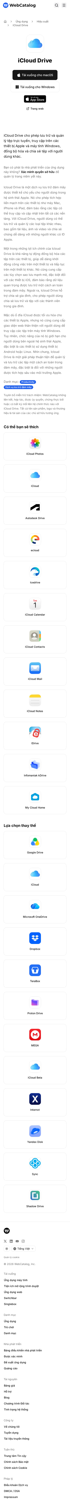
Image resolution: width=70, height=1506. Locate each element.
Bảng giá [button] (9, 1385)
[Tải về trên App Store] (35, 99)
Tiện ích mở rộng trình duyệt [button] (21, 1286)
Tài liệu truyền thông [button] (16, 1438)
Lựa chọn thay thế (20, 825)
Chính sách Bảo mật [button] (16, 1461)
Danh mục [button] (10, 1333)
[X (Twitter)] (5, 1241)
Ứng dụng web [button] (13, 1292)
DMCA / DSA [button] (12, 1491)
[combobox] (23, 1249)
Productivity (27, 382)
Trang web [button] (37, 108)
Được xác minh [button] (13, 1356)
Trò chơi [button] (9, 1327)
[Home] (5, 21)
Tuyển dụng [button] (11, 1432)
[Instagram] (23, 1241)
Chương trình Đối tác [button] (16, 1403)
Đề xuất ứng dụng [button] (15, 1362)
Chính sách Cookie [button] (15, 1467)
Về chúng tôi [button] (12, 1426)
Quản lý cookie (11, 1257)
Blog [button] (7, 1397)
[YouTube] (17, 1241)
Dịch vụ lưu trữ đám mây (18, 387)
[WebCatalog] (7, 1231)
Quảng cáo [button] (10, 1368)
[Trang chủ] (19, 5)
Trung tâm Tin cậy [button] (15, 1455)
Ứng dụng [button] (10, 1321)
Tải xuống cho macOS (37, 75)
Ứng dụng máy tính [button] (15, 1280)
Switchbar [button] (10, 1298)
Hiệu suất (43, 21)
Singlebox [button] (10, 1304)
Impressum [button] (11, 1497)
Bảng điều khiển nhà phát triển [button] (23, 1350)
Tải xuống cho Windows (37, 87)
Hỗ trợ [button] (7, 1391)
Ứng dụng (22, 21)
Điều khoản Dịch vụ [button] (16, 1485)
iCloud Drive (20, 25)
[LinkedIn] (11, 1241)
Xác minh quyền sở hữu (38, 172)
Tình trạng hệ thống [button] (16, 1409)
